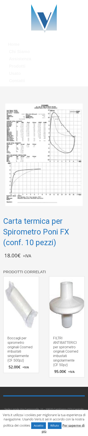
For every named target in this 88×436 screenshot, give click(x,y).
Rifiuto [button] (54, 425)
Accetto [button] (38, 425)
